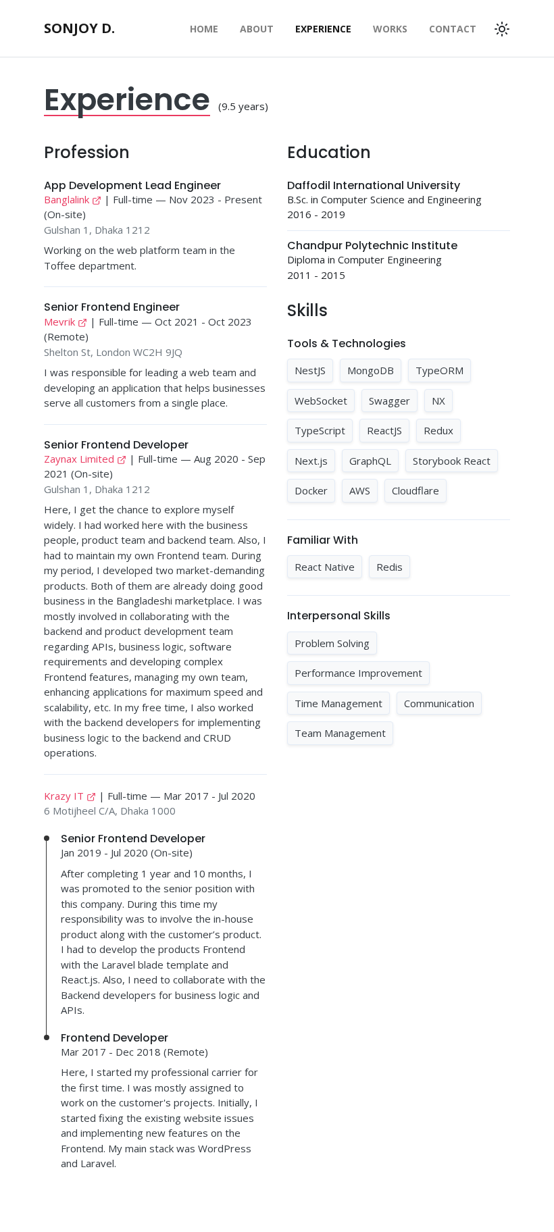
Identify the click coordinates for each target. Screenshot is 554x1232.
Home (204, 28)
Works (390, 28)
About (257, 28)
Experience (323, 28)
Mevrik (59, 321)
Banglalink (66, 199)
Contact (452, 28)
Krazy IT (64, 795)
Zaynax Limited (79, 458)
